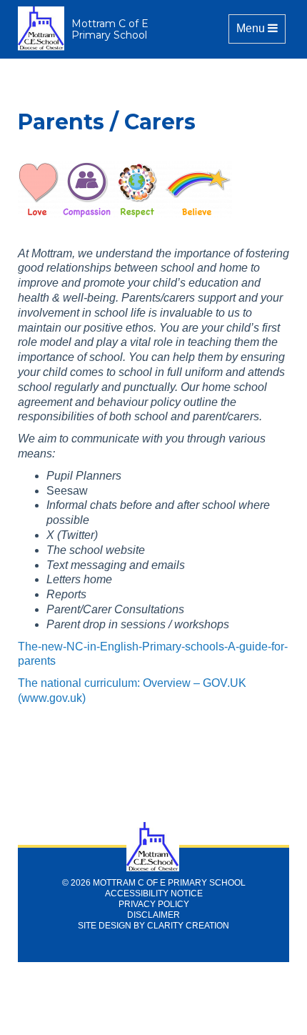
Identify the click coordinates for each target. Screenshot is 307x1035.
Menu (261, 27)
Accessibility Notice (154, 893)
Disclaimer (153, 915)
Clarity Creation (188, 925)
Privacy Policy (154, 904)
